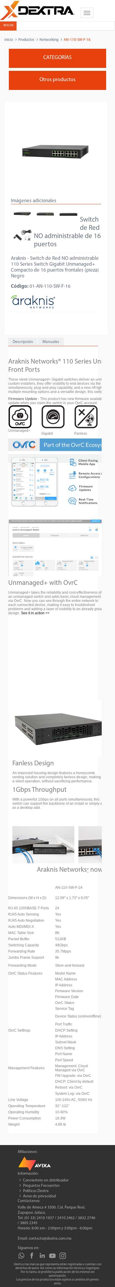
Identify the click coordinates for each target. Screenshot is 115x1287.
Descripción (23, 342)
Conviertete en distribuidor (45, 1180)
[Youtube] (52, 1255)
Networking (49, 40)
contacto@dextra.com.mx (50, 1239)
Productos (26, 40)
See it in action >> (35, 613)
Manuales (50, 342)
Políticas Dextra (36, 1191)
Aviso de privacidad (39, 1196)
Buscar (8, 25)
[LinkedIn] (42, 1255)
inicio (8, 40)
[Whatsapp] (21, 1255)
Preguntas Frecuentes (41, 1186)
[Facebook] (31, 1255)
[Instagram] (62, 1255)
